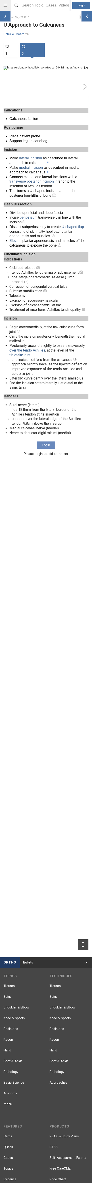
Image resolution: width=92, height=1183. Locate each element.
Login (81, 5)
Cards (8, 1136)
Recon (8, 1040)
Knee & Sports (14, 1018)
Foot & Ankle (13, 1061)
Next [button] (86, 87)
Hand (7, 1050)
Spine (8, 997)
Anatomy (10, 1093)
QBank (8, 1147)
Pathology (11, 1072)
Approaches (58, 1083)
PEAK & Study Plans (64, 1136)
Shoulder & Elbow (16, 1007)
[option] (46, 87)
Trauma (9, 986)
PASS (54, 1147)
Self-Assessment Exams (68, 1158)
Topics (8, 1168)
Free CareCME (60, 1168)
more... (9, 1104)
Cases (8, 1158)
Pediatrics (11, 1029)
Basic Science (14, 1083)
